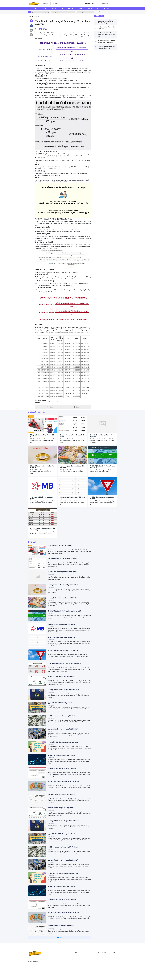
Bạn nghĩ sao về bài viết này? (40, 401)
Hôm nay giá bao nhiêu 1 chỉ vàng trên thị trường (72, 435)
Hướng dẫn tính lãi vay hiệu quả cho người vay (61, 794)
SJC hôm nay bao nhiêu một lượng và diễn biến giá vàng (42, 529)
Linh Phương (42, 28)
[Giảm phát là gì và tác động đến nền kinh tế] (37, 550)
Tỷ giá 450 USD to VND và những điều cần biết (61, 703)
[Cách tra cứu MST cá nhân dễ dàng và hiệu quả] (37, 772)
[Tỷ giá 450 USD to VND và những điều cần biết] (37, 707)
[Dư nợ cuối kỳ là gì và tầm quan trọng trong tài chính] (37, 746)
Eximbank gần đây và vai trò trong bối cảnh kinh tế (62, 729)
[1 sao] (48, 401)
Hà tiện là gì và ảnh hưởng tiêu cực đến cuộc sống (49, 12)
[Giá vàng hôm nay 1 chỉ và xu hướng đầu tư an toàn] (37, 589)
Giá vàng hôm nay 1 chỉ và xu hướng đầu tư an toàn (76, 12)
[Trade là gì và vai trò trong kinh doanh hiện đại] (37, 759)
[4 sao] (54, 401)
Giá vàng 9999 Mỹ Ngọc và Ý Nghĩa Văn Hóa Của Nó (63, 689)
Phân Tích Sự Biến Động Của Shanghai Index (61, 676)
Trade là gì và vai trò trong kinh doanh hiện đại (61, 755)
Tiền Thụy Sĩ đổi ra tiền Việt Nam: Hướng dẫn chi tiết (63, 781)
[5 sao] (57, 401)
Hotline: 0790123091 (90, 3)
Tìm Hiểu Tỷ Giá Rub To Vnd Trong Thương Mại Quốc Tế (102, 466)
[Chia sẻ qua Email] (31, 30)
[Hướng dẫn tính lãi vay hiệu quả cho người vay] (37, 799)
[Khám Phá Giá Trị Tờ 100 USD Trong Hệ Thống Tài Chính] (37, 943)
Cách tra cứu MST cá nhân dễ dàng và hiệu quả (62, 768)
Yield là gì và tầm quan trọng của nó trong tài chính (102, 498)
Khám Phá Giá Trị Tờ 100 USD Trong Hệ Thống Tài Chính (64, 939)
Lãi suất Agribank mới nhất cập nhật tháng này (72, 498)
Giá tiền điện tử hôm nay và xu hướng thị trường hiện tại (64, 952)
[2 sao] (50, 401)
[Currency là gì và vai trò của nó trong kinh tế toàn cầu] (37, 602)
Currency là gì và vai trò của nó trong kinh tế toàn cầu (72, 466)
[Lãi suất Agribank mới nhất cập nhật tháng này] (37, 641)
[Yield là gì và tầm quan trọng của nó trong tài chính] (37, 654)
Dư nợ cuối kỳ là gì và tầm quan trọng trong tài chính (63, 742)
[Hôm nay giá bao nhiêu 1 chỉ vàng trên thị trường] (37, 563)
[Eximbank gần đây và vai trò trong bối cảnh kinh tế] (37, 733)
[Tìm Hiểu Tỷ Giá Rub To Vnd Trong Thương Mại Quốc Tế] (37, 615)
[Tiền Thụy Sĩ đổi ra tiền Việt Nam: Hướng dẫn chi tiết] (37, 786)
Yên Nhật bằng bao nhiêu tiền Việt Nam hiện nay (62, 965)
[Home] (31, 20)
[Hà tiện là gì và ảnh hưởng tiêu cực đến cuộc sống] (37, 576)
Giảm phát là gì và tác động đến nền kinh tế (42, 435)
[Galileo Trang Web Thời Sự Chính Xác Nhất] (34, 4)
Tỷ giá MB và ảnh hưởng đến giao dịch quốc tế (41, 498)
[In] (31, 34)
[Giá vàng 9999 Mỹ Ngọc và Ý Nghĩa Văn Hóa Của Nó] (37, 694)
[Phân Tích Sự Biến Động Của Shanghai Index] (37, 681)
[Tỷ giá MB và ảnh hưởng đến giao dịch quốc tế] (37, 628)
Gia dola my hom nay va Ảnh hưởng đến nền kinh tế (63, 716)
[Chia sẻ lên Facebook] (31, 25)
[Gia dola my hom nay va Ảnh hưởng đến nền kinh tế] (37, 720)
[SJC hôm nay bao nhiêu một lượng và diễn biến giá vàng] (37, 668)
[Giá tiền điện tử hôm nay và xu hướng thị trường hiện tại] (37, 956)
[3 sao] (52, 401)
